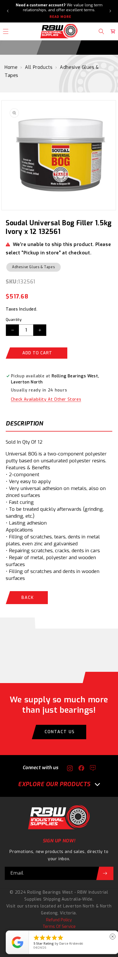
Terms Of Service (59, 926)
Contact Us (60, 732)
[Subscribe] (104, 873)
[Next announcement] (110, 11)
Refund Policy (59, 920)
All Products (38, 67)
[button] (101, 31)
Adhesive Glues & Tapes (33, 267)
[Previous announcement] (7, 11)
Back (27, 597)
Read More (60, 16)
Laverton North (79, 906)
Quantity (13, 319)
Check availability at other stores (46, 399)
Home (11, 67)
